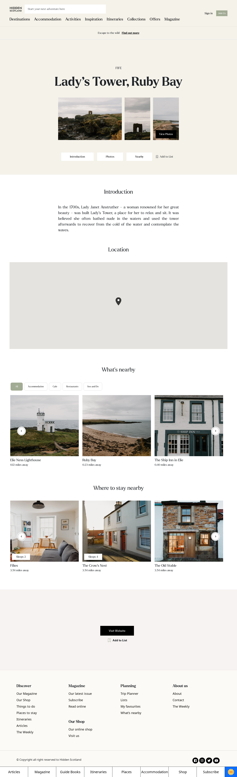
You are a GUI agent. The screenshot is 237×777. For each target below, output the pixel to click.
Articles (22, 726)
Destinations (20, 19)
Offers (155, 19)
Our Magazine (26, 693)
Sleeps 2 (21, 556)
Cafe (55, 386)
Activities (73, 19)
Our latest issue (80, 693)
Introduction (77, 156)
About (177, 693)
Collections (136, 19)
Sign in (209, 13)
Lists (124, 700)
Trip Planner (129, 693)
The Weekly (24, 732)
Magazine (172, 19)
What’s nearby (131, 713)
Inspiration (94, 19)
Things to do (25, 706)
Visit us (74, 736)
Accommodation (47, 19)
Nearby (139, 156)
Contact (178, 700)
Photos (110, 156)
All (16, 386)
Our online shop (80, 729)
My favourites (131, 706)
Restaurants (72, 386)
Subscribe (76, 700)
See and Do (93, 386)
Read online (77, 706)
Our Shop (23, 700)
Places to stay (26, 713)
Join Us (222, 13)
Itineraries (115, 19)
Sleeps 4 (93, 556)
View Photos (166, 134)
